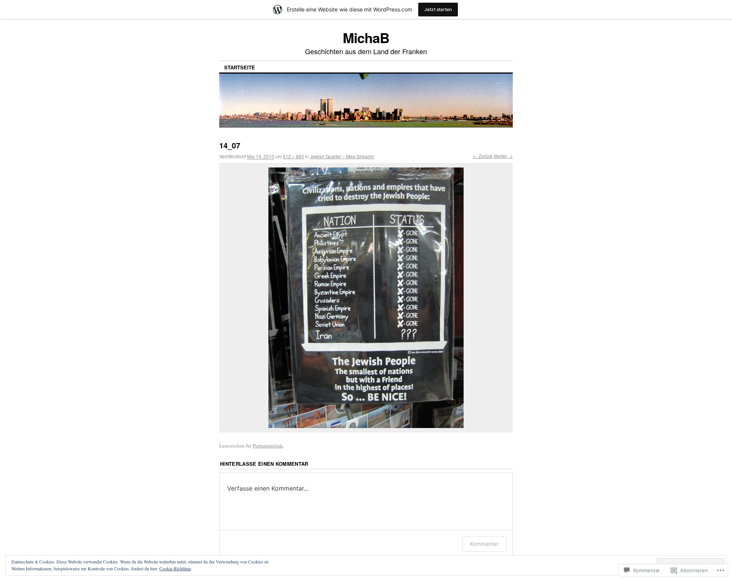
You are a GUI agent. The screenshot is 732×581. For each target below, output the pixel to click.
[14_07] (366, 297)
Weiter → (503, 156)
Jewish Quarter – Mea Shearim (342, 156)
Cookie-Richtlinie (175, 568)
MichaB (366, 37)
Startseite (239, 67)
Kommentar (484, 544)
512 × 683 (293, 156)
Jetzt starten (438, 9)
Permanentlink (268, 445)
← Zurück (483, 156)
